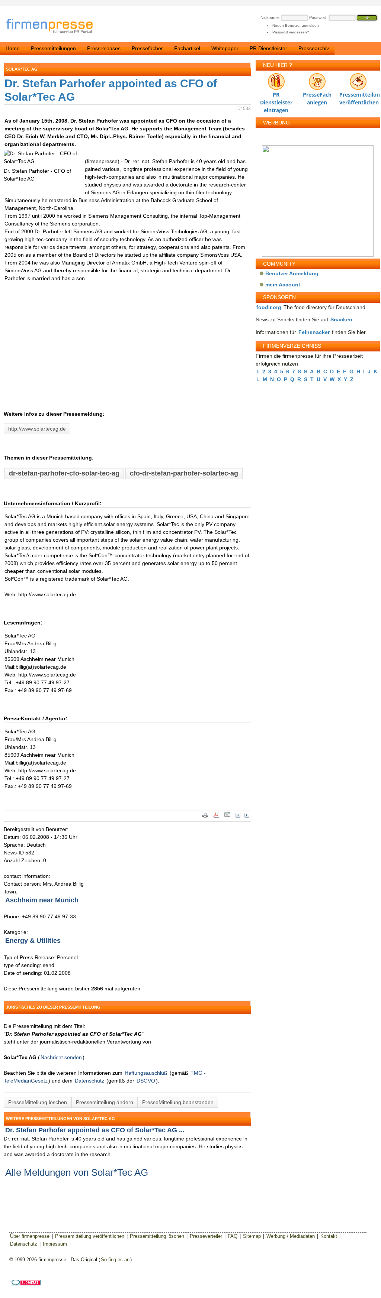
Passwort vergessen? (290, 32)
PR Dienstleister (268, 48)
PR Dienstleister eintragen (276, 96)
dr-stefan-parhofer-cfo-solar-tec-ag (64, 473)
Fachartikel (187, 48)
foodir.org (268, 307)
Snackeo (341, 319)
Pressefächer (147, 48)
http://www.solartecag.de (37, 429)
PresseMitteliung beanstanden (178, 1102)
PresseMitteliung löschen (37, 1102)
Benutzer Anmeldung (291, 273)
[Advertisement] (115, 354)
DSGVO (146, 1081)
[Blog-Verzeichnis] (26, 1283)
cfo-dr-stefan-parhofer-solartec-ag (184, 473)
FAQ (232, 1236)
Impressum (55, 1244)
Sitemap (252, 1236)
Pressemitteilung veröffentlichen (358, 96)
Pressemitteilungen (53, 48)
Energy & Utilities (33, 940)
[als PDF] (216, 817)
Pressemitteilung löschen (157, 1236)
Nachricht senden (61, 1057)
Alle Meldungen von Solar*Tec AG (76, 1172)
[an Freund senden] (227, 817)
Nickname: (270, 17)
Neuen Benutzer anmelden (295, 25)
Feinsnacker (314, 332)
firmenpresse (54, 26)
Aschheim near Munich (42, 900)
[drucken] (205, 817)
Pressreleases (104, 48)
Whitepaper (224, 48)
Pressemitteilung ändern (104, 1102)
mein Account (282, 285)
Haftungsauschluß (146, 1073)
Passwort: (318, 17)
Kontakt (328, 1236)
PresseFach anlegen (317, 96)
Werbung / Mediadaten (290, 1236)
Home (13, 48)
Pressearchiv (313, 48)
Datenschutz (89, 1081)
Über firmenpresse (29, 1236)
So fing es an (115, 1259)
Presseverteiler (206, 1236)
